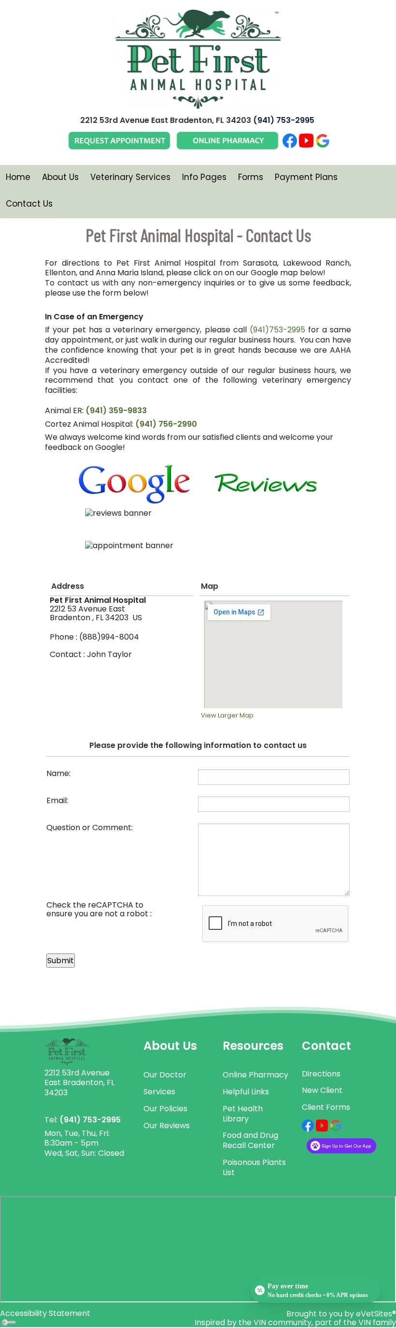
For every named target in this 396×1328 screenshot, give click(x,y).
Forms (250, 177)
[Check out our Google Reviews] (322, 140)
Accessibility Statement (45, 1313)
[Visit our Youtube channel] (306, 140)
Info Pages (204, 177)
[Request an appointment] (119, 140)
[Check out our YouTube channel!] (322, 1125)
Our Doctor (164, 1074)
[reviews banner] (198, 522)
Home (18, 177)
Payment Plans (306, 177)
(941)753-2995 (277, 329)
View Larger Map (227, 715)
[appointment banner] (198, 555)
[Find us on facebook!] (308, 1125)
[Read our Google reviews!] (336, 1125)
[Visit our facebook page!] (290, 140)
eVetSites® (376, 1313)
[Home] (66, 1051)
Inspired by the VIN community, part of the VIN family (295, 1322)
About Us (60, 177)
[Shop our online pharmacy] (227, 140)
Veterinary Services (130, 177)
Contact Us (29, 203)
